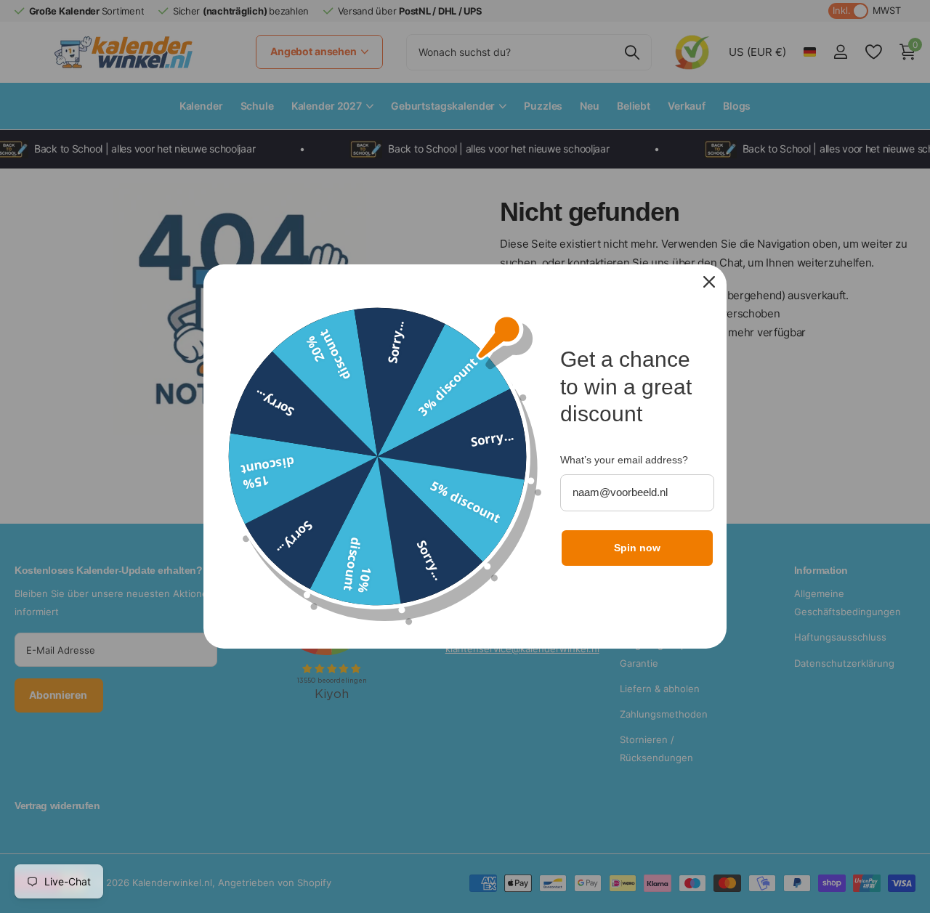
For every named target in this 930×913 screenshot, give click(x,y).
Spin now (637, 547)
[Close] (709, 281)
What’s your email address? (624, 460)
